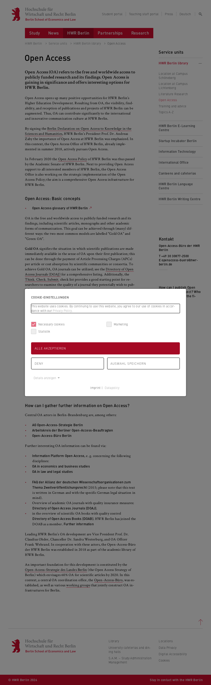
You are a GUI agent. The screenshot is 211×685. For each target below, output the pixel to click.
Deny (39, 363)
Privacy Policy (62, 310)
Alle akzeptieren (50, 348)
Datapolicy (112, 387)
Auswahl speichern (128, 363)
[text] (105, 308)
